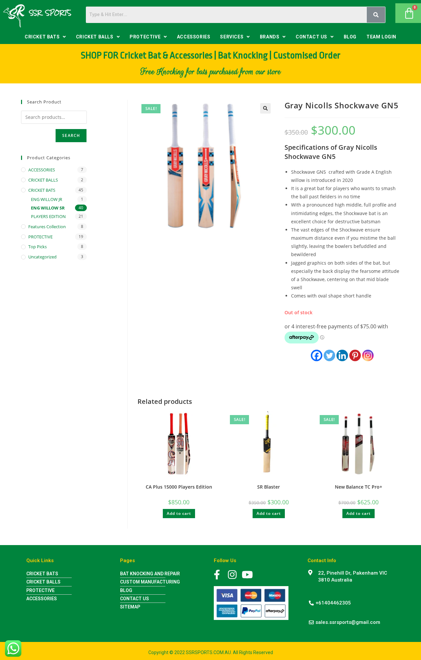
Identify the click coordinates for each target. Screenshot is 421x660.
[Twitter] (329, 355)
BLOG (350, 36)
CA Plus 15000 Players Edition (179, 487)
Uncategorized (42, 257)
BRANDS (270, 36)
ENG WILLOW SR (48, 208)
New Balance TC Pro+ (358, 487)
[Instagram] (368, 355)
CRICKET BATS (42, 36)
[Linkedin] (342, 355)
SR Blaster (268, 487)
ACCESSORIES (193, 36)
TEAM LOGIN (381, 36)
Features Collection (47, 227)
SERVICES (231, 36)
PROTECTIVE (145, 36)
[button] (45, 37)
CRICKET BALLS (94, 36)
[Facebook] (316, 355)
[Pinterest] (355, 355)
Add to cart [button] (179, 513)
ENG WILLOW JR (46, 199)
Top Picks (37, 247)
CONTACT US (311, 36)
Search (71, 135)
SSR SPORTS (50, 13)
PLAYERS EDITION (48, 216)
